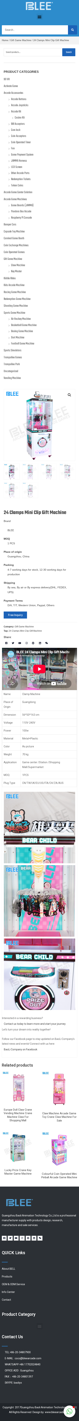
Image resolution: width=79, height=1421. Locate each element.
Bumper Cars (10, 224)
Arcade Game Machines (15, 199)
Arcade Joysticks (19, 105)
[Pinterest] (33, 643)
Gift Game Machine (20, 40)
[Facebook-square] (6, 643)
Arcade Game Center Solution (18, 192)
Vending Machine (12, 378)
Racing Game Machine (15, 292)
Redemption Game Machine (17, 299)
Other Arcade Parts (20, 173)
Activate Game (11, 86)
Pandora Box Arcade (21, 211)
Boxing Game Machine (22, 331)
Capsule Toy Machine (14, 231)
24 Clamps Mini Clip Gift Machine (25, 631)
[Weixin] (46, 643)
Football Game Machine (22, 343)
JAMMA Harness (19, 161)
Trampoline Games (13, 357)
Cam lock (15, 130)
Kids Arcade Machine (14, 285)
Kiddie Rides (10, 278)
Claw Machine (18, 265)
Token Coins (17, 185)
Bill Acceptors (18, 124)
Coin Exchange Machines (16, 245)
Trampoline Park (12, 364)
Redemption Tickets (20, 179)
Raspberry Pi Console (21, 217)
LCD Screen (16, 167)
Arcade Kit (16, 111)
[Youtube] (19, 643)
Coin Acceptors (18, 136)
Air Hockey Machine (21, 319)
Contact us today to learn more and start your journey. (35, 1023)
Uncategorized (11, 371)
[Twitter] (13, 643)
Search (69, 52)
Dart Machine (17, 337)
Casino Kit (20, 117)
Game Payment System (22, 154)
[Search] (72, 29)
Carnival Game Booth (14, 238)
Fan (13, 148)
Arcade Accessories (13, 93)
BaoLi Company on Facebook (20, 1049)
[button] (40, 17)
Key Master (16, 271)
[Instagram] (26, 643)
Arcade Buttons (18, 99)
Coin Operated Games (14, 252)
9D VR (7, 79)
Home (5, 40)
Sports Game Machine (14, 313)
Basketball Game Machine (24, 325)
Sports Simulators (12, 350)
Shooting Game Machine (16, 306)
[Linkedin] (40, 643)
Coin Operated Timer (21, 142)
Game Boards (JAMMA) (22, 205)
